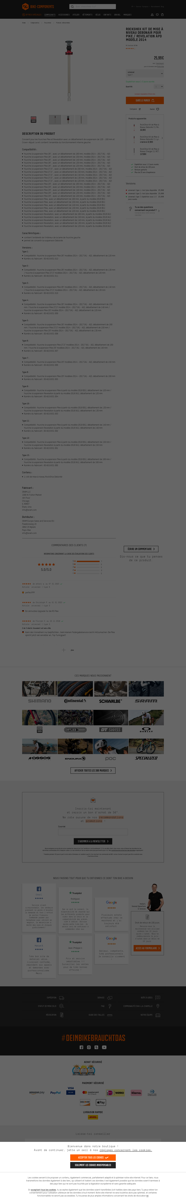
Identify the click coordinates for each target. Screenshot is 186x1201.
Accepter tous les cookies (91, 1157)
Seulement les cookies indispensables (93, 1165)
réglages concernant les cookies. (126, 1150)
